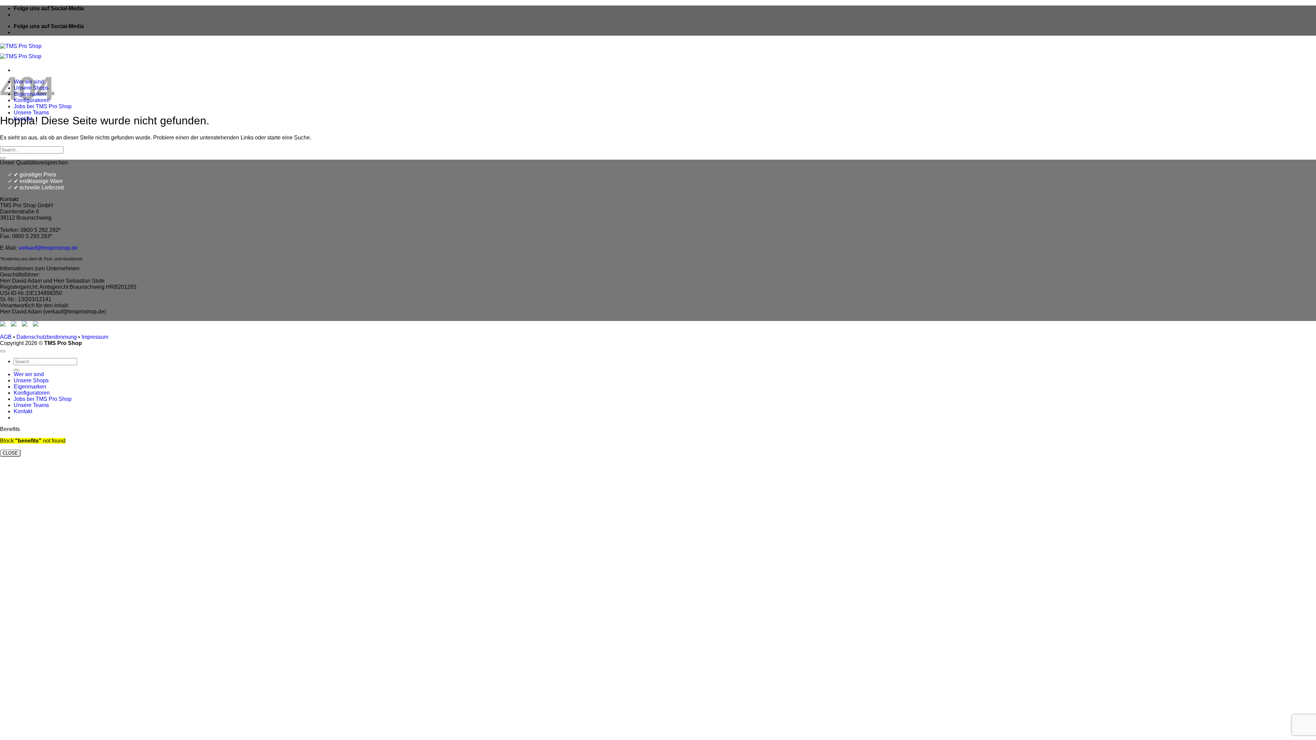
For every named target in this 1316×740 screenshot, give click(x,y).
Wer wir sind (29, 374)
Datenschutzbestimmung (46, 337)
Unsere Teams (31, 112)
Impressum (95, 337)
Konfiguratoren (32, 393)
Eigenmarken (30, 387)
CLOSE (10, 453)
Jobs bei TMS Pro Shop (43, 399)
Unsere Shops (31, 380)
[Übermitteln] (2, 158)
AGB (6, 337)
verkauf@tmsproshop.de (48, 248)
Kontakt (23, 411)
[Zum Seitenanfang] (2, 351)
